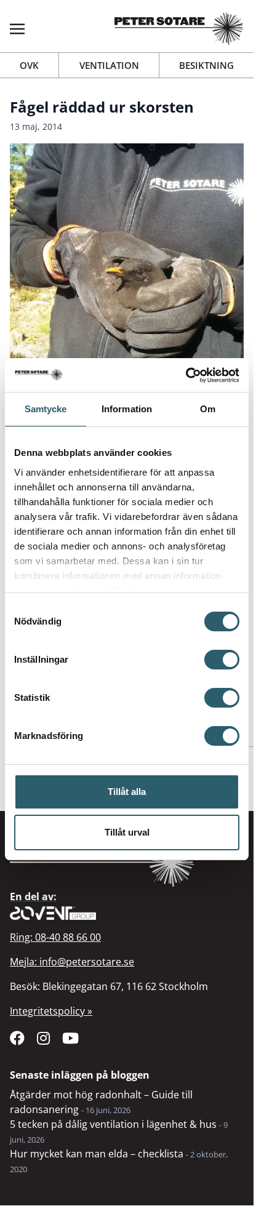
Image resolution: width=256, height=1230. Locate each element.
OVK (29, 65)
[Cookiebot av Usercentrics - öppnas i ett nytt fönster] (185, 375)
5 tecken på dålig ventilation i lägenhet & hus (113, 1124)
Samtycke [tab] (46, 409)
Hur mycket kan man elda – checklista (96, 1153)
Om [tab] (207, 409)
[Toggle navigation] (17, 28)
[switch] (221, 659)
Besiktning (206, 65)
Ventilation (109, 65)
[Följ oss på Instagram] (43, 1038)
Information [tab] (127, 409)
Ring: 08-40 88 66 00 (55, 937)
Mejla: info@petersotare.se (72, 961)
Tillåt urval (127, 832)
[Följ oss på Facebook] (17, 1038)
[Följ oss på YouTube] (70, 1038)
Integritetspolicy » (51, 1011)
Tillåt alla (127, 791)
